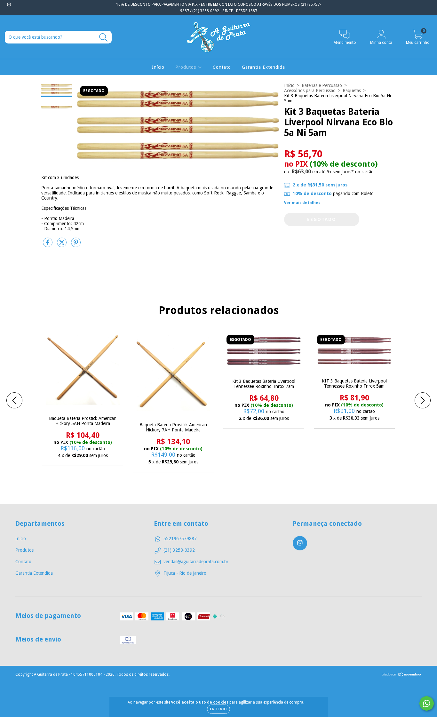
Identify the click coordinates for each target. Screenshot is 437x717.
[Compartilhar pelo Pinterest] (76, 245)
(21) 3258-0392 (179, 550)
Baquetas (352, 90)
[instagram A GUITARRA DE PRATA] (9, 4)
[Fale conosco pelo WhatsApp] (426, 703)
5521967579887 (180, 538)
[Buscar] (103, 37)
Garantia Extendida (263, 67)
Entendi (218, 709)
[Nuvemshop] (402, 675)
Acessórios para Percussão (310, 90)
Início (158, 67)
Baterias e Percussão (322, 85)
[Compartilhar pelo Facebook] (48, 245)
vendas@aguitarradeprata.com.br (195, 561)
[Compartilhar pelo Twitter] (62, 245)
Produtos (186, 67)
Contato (222, 67)
